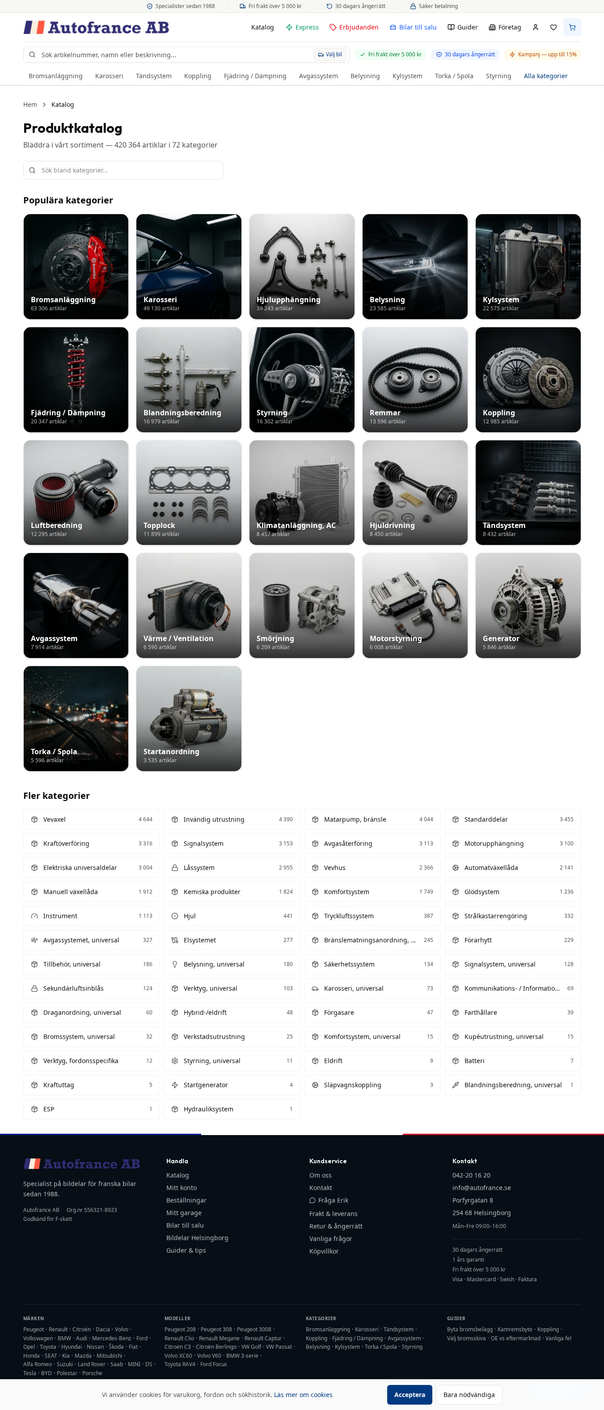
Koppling (197, 76)
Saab (116, 1364)
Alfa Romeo (37, 1364)
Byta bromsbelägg (470, 1329)
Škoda (116, 1347)
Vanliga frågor (330, 1238)
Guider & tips (186, 1250)
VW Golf (251, 1347)
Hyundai (71, 1347)
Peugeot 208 (180, 1329)
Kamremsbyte (515, 1329)
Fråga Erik (333, 1200)
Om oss (320, 1175)
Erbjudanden (359, 27)
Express (307, 27)
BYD (46, 1373)
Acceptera (409, 1394)
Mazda (83, 1355)
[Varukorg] (572, 27)
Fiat (133, 1347)
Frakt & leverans (333, 1213)
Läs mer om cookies (303, 1394)
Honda (31, 1355)
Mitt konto (181, 1187)
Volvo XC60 (178, 1355)
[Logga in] (536, 27)
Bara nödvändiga (469, 1394)
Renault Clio (179, 1338)
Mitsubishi (109, 1355)
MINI (134, 1364)
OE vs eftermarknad (516, 1338)
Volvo (121, 1329)
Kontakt (320, 1187)
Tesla (29, 1373)
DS (148, 1364)
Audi (81, 1338)
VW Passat (279, 1347)
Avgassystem (318, 76)
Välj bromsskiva (466, 1338)
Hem (30, 104)
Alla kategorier (546, 76)
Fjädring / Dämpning (255, 76)
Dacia (103, 1329)
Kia (66, 1355)
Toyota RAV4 (180, 1364)
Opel (29, 1347)
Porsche (92, 1373)
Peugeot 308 (216, 1329)
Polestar (67, 1373)
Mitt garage (184, 1212)
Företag (509, 27)
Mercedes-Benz (111, 1338)
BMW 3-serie (242, 1355)
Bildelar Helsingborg (197, 1237)
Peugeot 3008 (254, 1329)
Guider (467, 27)
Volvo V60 (209, 1355)
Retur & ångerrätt (336, 1226)
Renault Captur (263, 1338)
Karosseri (109, 76)
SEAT (51, 1355)
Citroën (81, 1329)
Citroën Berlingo (216, 1347)
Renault (58, 1329)
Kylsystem (407, 76)
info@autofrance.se (481, 1187)
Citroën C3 (178, 1347)
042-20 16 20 (471, 1175)
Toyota (48, 1347)
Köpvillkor (324, 1251)
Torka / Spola (454, 76)
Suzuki (65, 1364)
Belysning (365, 76)
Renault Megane (219, 1338)
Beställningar (186, 1200)
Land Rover (92, 1364)
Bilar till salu (418, 27)
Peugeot (33, 1329)
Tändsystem (154, 76)
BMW (64, 1338)
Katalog (262, 27)
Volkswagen (38, 1338)
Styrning (498, 76)
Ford (142, 1338)
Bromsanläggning (56, 76)
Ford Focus (213, 1364)
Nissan (95, 1347)
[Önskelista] (553, 27)
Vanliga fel (558, 1338)
